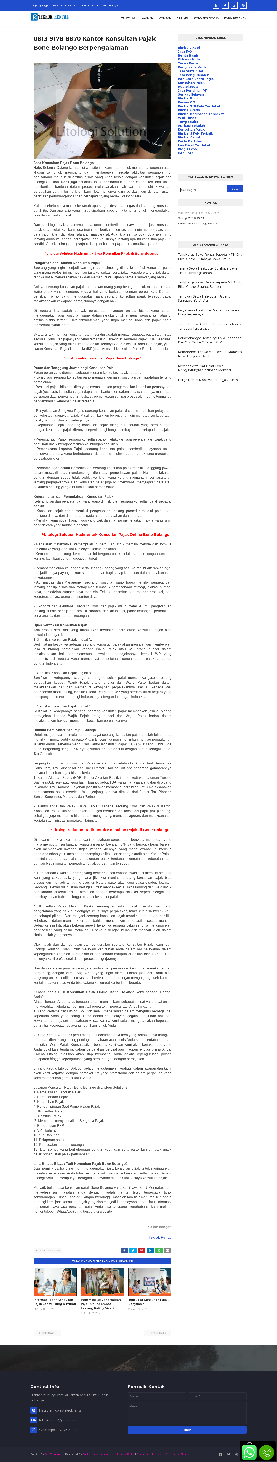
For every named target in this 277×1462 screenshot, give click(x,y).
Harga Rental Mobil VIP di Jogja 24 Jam (208, 380)
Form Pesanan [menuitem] (235, 18)
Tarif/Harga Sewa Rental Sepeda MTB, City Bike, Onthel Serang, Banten (210, 284)
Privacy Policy (126, 1454)
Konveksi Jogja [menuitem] (206, 18)
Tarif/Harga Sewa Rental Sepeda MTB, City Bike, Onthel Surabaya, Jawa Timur (210, 257)
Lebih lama (157, 1333)
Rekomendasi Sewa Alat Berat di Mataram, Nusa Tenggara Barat (210, 354)
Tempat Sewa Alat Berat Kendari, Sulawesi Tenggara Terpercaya (209, 326)
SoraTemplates (54, 1454)
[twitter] (225, 5)
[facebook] (216, 5)
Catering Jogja (88, 5)
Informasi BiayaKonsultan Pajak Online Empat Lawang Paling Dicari (101, 1304)
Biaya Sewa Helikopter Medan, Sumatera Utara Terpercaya (209, 312)
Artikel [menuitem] (182, 18)
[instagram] (234, 5)
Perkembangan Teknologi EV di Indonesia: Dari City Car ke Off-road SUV (210, 340)
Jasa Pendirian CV (64, 5)
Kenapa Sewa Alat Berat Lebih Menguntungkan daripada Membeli (205, 368)
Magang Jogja (39, 5)
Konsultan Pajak (48, 1250)
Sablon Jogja (110, 5)
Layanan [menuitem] (146, 18)
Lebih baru (48, 1333)
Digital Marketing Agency (99, 1454)
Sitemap (186, 1454)
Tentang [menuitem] (128, 18)
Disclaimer (143, 1454)
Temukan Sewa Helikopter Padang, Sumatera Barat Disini (204, 298)
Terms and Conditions (165, 1454)
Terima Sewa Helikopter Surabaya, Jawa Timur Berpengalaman (207, 271)
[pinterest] (243, 5)
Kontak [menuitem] (165, 18)
